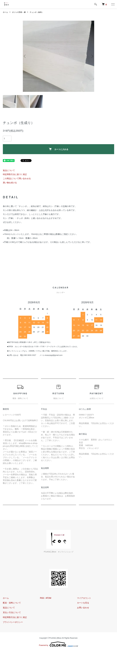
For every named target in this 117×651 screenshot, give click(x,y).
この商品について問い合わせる (17, 178)
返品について (9, 170)
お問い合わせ (83, 607)
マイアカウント (84, 597)
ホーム (5, 12)
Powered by (43, 645)
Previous (25, 56)
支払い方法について (12, 612)
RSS (42, 597)
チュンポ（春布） (36, 12)
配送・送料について (12, 602)
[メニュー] (112, 4)
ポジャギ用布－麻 (19, 12)
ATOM (48, 597)
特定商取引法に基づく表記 (15, 174)
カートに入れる (61, 149)
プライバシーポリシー (13, 622)
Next (92, 56)
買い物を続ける (10, 182)
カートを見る (83, 602)
